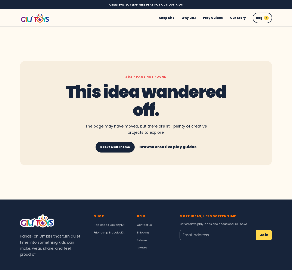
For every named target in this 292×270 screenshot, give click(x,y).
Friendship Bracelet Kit (109, 232)
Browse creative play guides (167, 147)
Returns (142, 240)
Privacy (142, 248)
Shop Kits (166, 18)
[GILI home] (35, 18)
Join (264, 235)
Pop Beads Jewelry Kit (109, 225)
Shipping (143, 232)
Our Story (238, 18)
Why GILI (188, 18)
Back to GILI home (115, 147)
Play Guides (213, 18)
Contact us (144, 225)
